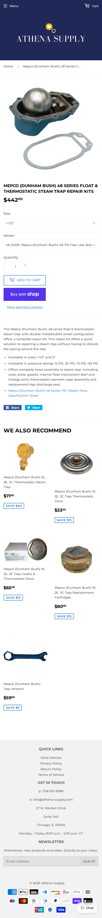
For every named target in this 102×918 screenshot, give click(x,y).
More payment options (25, 307)
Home (8, 66)
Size (7, 213)
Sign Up (89, 861)
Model (9, 235)
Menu (14, 6)
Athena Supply (53, 883)
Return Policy (51, 769)
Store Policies (51, 758)
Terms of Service (51, 775)
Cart (94, 6)
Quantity (11, 257)
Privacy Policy (51, 763)
